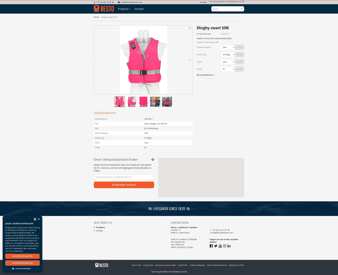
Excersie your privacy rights (165, 265)
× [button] (39, 219)
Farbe (199, 61)
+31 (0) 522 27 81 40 (105, 2)
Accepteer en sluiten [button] (22, 256)
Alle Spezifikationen (205, 75)
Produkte (123, 8)
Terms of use (136, 265)
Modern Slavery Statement (217, 265)
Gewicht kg (201, 54)
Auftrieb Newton (204, 47)
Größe (199, 69)
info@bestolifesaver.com (131, 2)
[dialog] (22, 244)
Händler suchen (125, 185)
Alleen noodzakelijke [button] (22, 263)
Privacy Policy (148, 265)
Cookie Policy (183, 265)
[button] (190, 28)
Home (96, 17)
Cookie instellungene (197, 265)
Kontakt (203, 2)
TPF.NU (241, 265)
